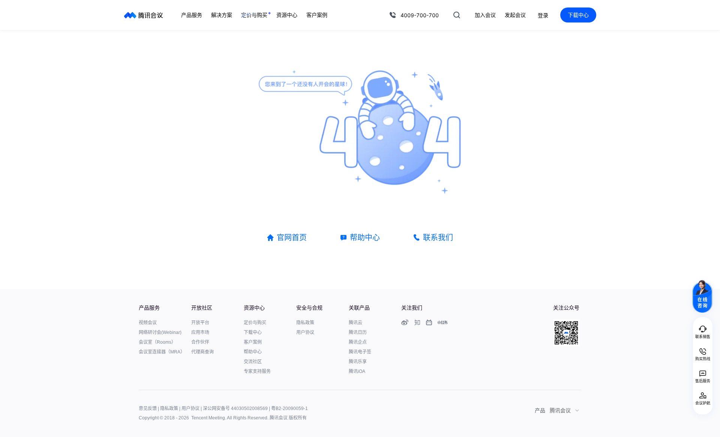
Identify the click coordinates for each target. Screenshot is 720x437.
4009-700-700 (419, 15)
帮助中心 (365, 237)
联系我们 (438, 237)
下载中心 (578, 15)
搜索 (456, 14)
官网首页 (292, 237)
